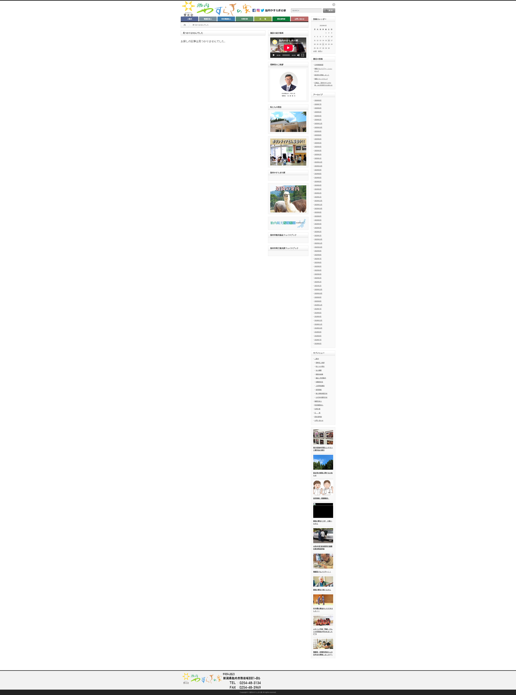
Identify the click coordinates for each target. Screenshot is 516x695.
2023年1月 (317, 235)
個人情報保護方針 (321, 393)
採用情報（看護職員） (321, 498)
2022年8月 (317, 255)
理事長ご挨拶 (320, 362)
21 (323, 44)
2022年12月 (318, 239)
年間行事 (244, 19)
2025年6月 (317, 139)
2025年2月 (317, 154)
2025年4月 (317, 146)
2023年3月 (317, 228)
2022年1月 (317, 282)
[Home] (185, 25)
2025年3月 (317, 150)
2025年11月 (318, 123)
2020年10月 (318, 293)
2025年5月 (317, 143)
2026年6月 (317, 108)
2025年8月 (317, 135)
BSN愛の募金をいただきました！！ (323, 610)
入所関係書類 (320, 386)
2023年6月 (317, 216)
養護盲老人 (208, 19)
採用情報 (319, 389)
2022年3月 (317, 274)
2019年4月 (317, 316)
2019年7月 (317, 309)
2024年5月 (317, 181)
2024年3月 (317, 189)
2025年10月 (318, 127)
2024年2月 (317, 193)
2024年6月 (317, 177)
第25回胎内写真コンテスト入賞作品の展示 (323, 449)
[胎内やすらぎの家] (216, 15)
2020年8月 (317, 301)
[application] (288, 48)
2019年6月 (317, 313)
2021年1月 (317, 286)
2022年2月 (317, 278)
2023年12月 (318, 200)
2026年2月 (317, 119)
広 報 (263, 19)
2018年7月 (317, 340)
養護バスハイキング (321, 79)
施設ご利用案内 (321, 378)
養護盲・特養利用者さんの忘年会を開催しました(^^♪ (323, 653)
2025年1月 (317, 158)
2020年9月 (317, 297)
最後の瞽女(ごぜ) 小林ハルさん (322, 522)
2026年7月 (317, 104)
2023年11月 (318, 204)
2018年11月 (318, 324)
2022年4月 (317, 270)
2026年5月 (317, 112)
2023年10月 (318, 208)
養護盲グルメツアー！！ (322, 572)
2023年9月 (317, 212)
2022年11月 (318, 243)
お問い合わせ (299, 19)
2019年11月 (318, 305)
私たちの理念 (320, 366)
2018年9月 (317, 332)
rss (333, 4)
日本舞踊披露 (318, 65)
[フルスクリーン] (302, 55)
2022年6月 (317, 262)
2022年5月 (317, 266)
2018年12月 (318, 320)
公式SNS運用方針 (321, 397)
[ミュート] (298, 55)
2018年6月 (317, 343)
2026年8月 (317, 100)
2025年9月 (317, 131)
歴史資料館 (281, 19)
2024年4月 (317, 185)
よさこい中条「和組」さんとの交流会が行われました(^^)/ (323, 631)
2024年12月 (318, 162)
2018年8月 (317, 336)
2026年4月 (317, 116)
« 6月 (315, 51)
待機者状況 (319, 382)
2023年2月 (317, 231)
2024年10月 (318, 166)
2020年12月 (318, 289)
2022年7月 (317, 258)
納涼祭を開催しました (321, 75)
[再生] (273, 55)
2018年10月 (318, 328)
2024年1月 (317, 197)
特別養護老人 (226, 19)
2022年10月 (318, 247)
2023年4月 (317, 224)
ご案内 (189, 19)
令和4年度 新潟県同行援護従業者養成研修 (322, 547)
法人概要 (319, 370)
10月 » (320, 51)
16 (329, 40)
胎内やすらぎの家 (255, 692)
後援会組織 (319, 374)
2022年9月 (317, 251)
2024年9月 (317, 170)
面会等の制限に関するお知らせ (323, 474)
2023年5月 (317, 220)
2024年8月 (317, 173)
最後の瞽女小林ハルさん (322, 590)
